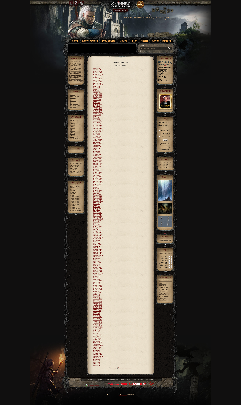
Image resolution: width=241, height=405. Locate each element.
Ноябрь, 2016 (97, 161)
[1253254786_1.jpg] (165, 227)
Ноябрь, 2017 (97, 143)
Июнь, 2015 (96, 187)
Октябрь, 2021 (97, 83)
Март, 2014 (96, 210)
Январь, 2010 (97, 285)
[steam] (163, 9)
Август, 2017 (97, 148)
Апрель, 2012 (97, 244)
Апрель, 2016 (97, 172)
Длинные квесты (75, 186)
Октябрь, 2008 (97, 308)
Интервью (73, 101)
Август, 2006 (97, 347)
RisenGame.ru (163, 289)
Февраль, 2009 (97, 302)
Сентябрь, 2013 (98, 219)
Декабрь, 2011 (97, 250)
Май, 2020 (96, 103)
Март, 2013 (96, 228)
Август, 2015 (97, 184)
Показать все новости (124, 368)
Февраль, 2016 (97, 175)
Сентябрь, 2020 (98, 98)
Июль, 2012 (96, 240)
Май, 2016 (96, 170)
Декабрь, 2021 (97, 82)
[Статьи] (171, 256)
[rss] (165, 7)
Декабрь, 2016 (97, 160)
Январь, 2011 (97, 267)
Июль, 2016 (96, 167)
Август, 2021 (97, 86)
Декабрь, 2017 (97, 142)
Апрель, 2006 (97, 353)
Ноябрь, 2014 (97, 198)
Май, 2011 (96, 261)
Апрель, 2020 (97, 104)
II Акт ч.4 (72, 128)
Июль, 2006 (96, 348)
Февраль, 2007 (97, 338)
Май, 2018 (96, 134)
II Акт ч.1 (72, 123)
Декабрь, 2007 (97, 323)
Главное (72, 95)
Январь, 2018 (97, 140)
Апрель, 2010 (97, 280)
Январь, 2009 (97, 303)
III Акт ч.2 (72, 131)
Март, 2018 (96, 137)
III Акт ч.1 (72, 129)
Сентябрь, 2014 (98, 201)
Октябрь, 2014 (97, 199)
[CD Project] (114, 385)
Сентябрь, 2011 (98, 255)
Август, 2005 (97, 357)
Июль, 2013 (96, 222)
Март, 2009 (96, 300)
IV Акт (71, 132)
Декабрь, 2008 (97, 305)
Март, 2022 (96, 80)
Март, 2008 (96, 318)
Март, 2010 (96, 282)
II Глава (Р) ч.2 (74, 202)
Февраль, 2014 (97, 211)
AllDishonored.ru (164, 294)
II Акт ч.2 (72, 125)
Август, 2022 (97, 75)
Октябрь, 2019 (97, 112)
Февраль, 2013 (97, 229)
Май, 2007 (96, 333)
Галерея (123, 41)
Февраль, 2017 (97, 157)
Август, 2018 (97, 131)
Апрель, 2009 (97, 299)
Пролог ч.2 (73, 189)
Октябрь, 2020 (97, 97)
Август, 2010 (97, 274)
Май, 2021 (96, 91)
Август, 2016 (97, 166)
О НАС (90, 380)
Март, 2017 (96, 155)
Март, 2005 (96, 365)
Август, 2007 (97, 329)
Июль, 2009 (96, 294)
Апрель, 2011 (97, 262)
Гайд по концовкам (75, 210)
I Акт (71, 122)
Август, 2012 (97, 238)
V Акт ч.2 (72, 135)
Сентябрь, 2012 (98, 237)
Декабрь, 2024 (97, 69)
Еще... (81, 81)
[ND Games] (144, 385)
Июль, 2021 (96, 88)
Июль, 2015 (96, 186)
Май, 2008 (96, 315)
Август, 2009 (97, 293)
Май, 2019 (96, 119)
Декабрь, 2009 (97, 287)
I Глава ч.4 (73, 195)
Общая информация (76, 163)
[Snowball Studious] (137, 385)
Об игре (74, 41)
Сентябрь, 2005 (98, 356)
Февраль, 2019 (97, 124)
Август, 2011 (97, 256)
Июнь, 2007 (96, 332)
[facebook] (172, 9)
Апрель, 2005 (97, 363)
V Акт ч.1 (72, 134)
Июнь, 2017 (96, 151)
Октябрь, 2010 (97, 271)
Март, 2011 (96, 264)
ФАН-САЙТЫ (125, 380)
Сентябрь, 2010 (98, 273)
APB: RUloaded (163, 296)
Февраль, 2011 (97, 265)
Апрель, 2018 (97, 136)
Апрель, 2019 (97, 121)
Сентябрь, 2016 (98, 164)
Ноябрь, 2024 (97, 71)
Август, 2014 (97, 202)
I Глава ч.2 (73, 192)
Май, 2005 (96, 362)
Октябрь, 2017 (97, 145)
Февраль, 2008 (97, 320)
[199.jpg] (165, 213)
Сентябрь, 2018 (98, 130)
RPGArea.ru (162, 284)
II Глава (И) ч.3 (74, 199)
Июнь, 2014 (96, 205)
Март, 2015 (96, 192)
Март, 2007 (96, 336)
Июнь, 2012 (96, 241)
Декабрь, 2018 (97, 125)
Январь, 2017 (97, 158)
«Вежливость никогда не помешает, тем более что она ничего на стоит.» (150, 18)
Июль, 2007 (96, 330)
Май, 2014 (96, 207)
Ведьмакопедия (90, 41)
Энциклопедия (74, 96)
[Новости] (169, 256)
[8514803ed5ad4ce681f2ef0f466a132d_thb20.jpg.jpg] (165, 201)
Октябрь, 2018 (97, 128)
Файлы (144, 41)
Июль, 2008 (96, 312)
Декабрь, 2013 (97, 214)
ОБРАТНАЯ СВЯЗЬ (111, 380)
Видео (134, 41)
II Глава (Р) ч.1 (74, 201)
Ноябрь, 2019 (97, 110)
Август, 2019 (97, 115)
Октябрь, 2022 (97, 72)
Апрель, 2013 (97, 226)
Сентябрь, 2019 (98, 113)
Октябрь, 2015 (97, 181)
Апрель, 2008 (97, 317)
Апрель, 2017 (97, 154)
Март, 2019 (96, 122)
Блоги (71, 99)
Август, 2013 (97, 220)
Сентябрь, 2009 (98, 291)
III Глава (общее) (75, 208)
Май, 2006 (96, 351)
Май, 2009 (96, 297)
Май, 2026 (96, 68)
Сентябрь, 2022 (98, 74)
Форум (155, 41)
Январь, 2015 (97, 195)
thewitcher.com (162, 69)
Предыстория (74, 104)
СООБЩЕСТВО (138, 380)
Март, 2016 (96, 173)
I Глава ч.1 (73, 190)
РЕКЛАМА (99, 380)
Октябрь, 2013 (97, 217)
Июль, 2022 (96, 77)
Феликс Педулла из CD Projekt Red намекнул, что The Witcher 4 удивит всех (165, 165)
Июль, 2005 (96, 359)
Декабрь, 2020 (97, 94)
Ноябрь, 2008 (97, 306)
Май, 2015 (96, 189)
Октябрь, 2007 (97, 326)
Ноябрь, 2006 (97, 342)
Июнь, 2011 (96, 259)
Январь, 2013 (97, 231)
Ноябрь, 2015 (97, 180)
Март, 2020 (96, 106)
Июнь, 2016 (96, 169)
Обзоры (72, 102)
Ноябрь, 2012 (97, 234)
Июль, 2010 (96, 276)
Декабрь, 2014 (97, 196)
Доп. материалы (75, 138)
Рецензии (73, 98)
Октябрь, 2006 (97, 344)
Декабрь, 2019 (97, 109)
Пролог (72, 120)
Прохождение (108, 41)
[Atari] (124, 385)
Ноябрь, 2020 (97, 95)
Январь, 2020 (97, 107)
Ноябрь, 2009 (97, 288)
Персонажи (73, 168)
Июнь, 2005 (96, 360)
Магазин (166, 41)
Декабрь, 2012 (97, 232)
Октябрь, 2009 (97, 290)
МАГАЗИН (149, 380)
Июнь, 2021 (96, 89)
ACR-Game (162, 298)
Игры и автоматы (75, 105)
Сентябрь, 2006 (98, 345)
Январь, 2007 (97, 339)
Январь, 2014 (97, 213)
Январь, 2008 (97, 321)
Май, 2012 (96, 243)
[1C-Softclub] (130, 385)
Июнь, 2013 (96, 223)
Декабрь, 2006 (97, 341)
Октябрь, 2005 (97, 354)
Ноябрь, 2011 (97, 252)
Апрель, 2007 (97, 335)
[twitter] (157, 9)
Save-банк (73, 169)
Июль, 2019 (96, 116)
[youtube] (168, 9)
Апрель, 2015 (97, 190)
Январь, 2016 (97, 176)
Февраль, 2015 (97, 193)
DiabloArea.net (163, 287)
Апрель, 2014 (97, 208)
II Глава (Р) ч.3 (74, 204)
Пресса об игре (74, 166)
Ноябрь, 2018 (97, 127)
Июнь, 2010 (96, 277)
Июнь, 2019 (96, 118)
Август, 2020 (97, 100)
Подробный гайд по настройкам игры (75, 171)
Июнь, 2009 (96, 296)
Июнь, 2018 (96, 133)
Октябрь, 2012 (97, 235)
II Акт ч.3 (72, 126)
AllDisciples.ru (163, 291)
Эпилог (72, 137)
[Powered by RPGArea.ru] (151, 385)
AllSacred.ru (162, 285)
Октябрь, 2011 (97, 253)
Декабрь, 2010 (97, 268)
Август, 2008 (97, 311)
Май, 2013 (96, 225)
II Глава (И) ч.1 (74, 196)
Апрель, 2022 (97, 79)
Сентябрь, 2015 (98, 183)
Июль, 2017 (96, 149)
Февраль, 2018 (97, 139)
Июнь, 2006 (96, 350)
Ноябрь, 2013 (97, 216)
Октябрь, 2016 (97, 163)
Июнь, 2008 (96, 314)
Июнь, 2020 (96, 101)
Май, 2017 (96, 152)
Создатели (73, 107)
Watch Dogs (162, 300)
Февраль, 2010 (97, 284)
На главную (113, 368)
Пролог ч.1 (73, 187)
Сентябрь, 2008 (98, 309)
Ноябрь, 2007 (97, 324)
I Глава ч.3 (73, 193)
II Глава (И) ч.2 (74, 198)
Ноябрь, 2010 (97, 270)
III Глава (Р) (73, 207)
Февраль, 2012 (97, 247)
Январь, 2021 (97, 92)
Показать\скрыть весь (165, 253)
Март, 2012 (96, 246)
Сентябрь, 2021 (98, 85)
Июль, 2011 (96, 258)
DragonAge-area (164, 293)
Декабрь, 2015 (97, 178)
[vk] (153, 9)
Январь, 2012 (97, 249)
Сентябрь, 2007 (98, 327)
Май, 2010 (96, 279)
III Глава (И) (73, 205)
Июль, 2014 (96, 204)
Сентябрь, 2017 (98, 146)
